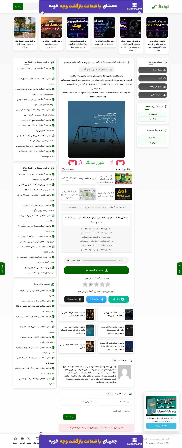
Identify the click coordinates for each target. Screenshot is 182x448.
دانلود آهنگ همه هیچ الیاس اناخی (36, 120)
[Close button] (141, 433)
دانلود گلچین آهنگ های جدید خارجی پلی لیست (35, 198)
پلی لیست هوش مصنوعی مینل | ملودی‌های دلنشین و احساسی (38, 270)
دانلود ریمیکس (155, 86)
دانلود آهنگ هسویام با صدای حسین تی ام (35, 71)
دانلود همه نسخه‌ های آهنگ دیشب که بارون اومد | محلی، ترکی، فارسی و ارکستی (36, 239)
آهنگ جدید (157, 70)
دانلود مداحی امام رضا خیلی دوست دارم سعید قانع (35, 360)
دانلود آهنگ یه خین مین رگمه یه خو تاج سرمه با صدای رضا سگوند (35, 102)
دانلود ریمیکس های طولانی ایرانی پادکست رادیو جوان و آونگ (38, 208)
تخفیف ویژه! (161, 425)
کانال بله (116, 299)
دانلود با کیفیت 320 (94, 270)
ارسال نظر (69, 417)
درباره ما (152, 119)
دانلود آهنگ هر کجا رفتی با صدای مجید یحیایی (35, 81)
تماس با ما (152, 114)
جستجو (18, 6)
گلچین (159, 78)
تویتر (29, 443)
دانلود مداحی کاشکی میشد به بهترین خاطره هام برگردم (36, 340)
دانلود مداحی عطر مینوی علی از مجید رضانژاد (37, 293)
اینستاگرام (37, 443)
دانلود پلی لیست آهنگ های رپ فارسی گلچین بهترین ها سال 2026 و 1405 (36, 187)
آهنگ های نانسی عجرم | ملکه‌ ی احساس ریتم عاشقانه (35, 249)
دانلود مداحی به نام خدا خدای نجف (36, 301)
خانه (124, 207)
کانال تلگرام (95, 299)
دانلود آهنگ (86, 69)
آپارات (22, 443)
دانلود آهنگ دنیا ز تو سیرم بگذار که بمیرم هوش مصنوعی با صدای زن (34, 92)
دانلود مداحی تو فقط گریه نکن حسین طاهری (36, 381)
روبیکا (15, 443)
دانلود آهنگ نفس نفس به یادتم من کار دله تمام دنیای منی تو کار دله (35, 138)
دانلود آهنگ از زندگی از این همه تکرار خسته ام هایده (36, 154)
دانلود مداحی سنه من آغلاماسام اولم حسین (36, 329)
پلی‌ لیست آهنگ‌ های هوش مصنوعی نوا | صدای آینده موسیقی (35, 260)
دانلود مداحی (156, 94)
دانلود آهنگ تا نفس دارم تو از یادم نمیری (33, 146)
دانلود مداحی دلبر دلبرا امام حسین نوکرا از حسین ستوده (34, 309)
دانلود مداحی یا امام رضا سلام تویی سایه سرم (35, 319)
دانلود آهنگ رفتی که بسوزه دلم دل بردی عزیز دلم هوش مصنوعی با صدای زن (35, 112)
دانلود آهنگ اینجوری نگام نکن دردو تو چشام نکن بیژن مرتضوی (95, 62)
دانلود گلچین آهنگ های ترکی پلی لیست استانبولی (35, 218)
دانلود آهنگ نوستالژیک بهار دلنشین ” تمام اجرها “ (36, 229)
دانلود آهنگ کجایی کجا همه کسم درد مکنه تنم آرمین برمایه (36, 128)
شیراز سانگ (159, 6)
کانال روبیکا (72, 299)
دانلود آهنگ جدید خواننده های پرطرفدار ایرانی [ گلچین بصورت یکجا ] (35, 177)
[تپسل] (40, 433)
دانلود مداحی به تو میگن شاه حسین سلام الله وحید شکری (34, 371)
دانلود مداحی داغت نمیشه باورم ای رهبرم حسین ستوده (35, 350)
